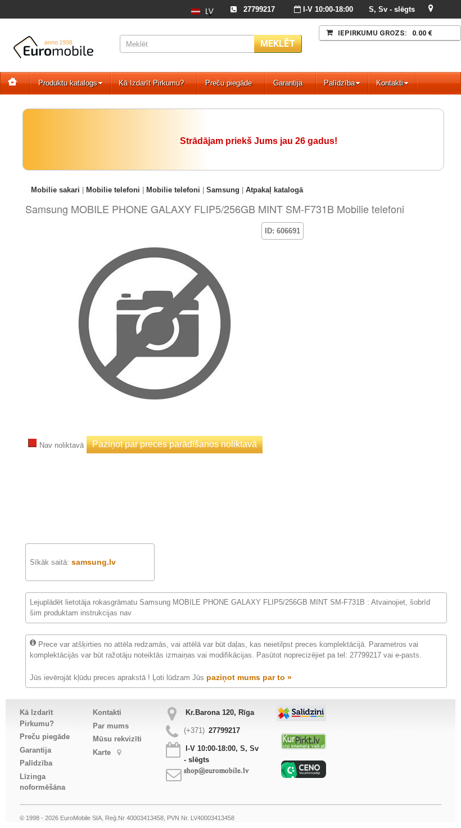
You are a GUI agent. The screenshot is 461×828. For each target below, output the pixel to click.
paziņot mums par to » (249, 677)
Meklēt (277, 43)
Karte (103, 752)
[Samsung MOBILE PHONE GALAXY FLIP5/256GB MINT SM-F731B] (155, 239)
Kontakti (389, 83)
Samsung (222, 190)
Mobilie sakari (55, 190)
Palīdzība (339, 83)
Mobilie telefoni (113, 190)
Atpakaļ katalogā (274, 190)
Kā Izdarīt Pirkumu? (151, 83)
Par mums (111, 726)
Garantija (287, 83)
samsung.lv (93, 561)
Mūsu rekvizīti (117, 739)
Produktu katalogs (67, 83)
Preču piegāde (228, 83)
